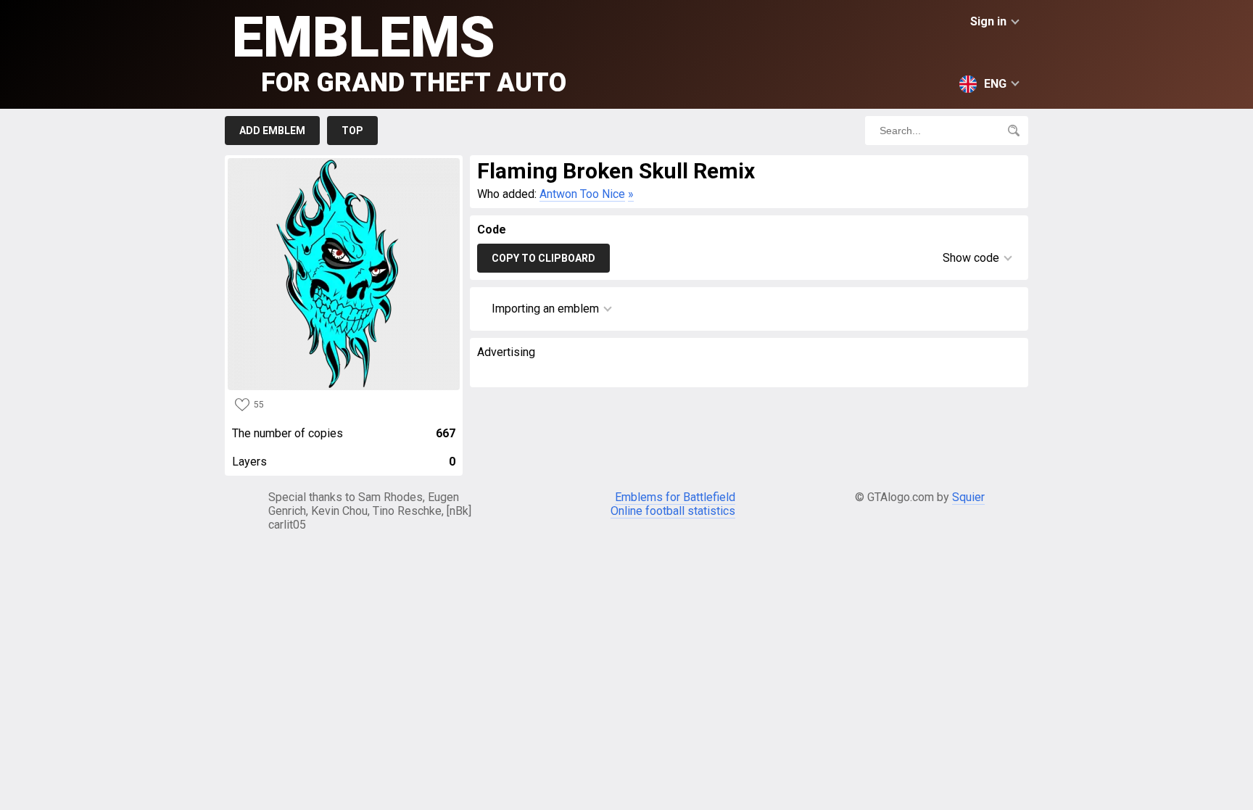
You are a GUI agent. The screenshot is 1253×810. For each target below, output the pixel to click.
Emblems (399, 51)
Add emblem (272, 130)
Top (352, 130)
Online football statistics (673, 511)
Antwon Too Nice (582, 194)
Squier (968, 497)
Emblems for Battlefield (675, 497)
